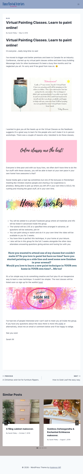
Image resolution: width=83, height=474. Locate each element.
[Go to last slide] (6, 422)
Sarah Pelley (12, 33)
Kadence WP (55, 467)
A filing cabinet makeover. (20, 429)
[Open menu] (78, 4)
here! (40, 282)
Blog (8, 18)
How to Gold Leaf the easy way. (66, 378)
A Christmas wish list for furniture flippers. (21, 378)
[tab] (37, 448)
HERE (60, 324)
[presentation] (21, 411)
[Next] (77, 422)
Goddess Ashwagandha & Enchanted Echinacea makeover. (60, 432)
